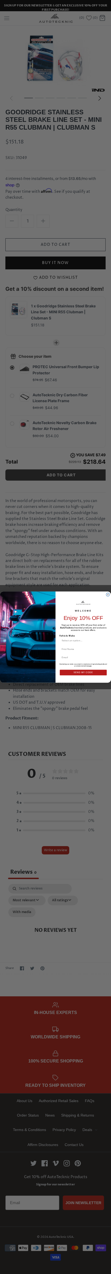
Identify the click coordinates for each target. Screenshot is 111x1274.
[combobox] (82, 640)
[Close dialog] (108, 594)
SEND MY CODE (83, 672)
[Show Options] (104, 640)
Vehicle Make (67, 635)
